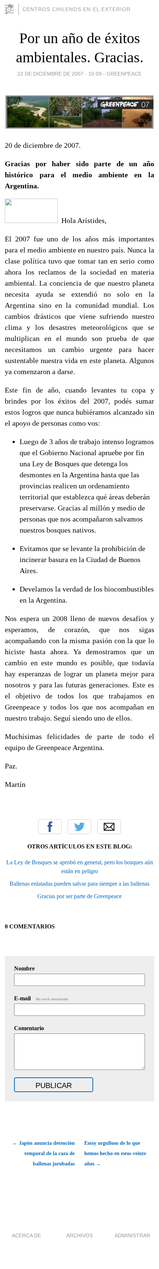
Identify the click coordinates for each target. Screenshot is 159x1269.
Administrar (132, 1235)
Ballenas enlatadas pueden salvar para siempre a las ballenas (79, 884)
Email (109, 826)
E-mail (41, 998)
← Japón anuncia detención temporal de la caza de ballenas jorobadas (43, 1153)
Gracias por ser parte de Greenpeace (79, 896)
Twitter (79, 826)
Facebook (50, 826)
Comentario (29, 1028)
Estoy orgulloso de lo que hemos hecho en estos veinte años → (115, 1153)
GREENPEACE (124, 74)
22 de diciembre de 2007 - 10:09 (59, 74)
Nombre (24, 968)
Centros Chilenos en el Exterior (77, 9)
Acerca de (26, 1235)
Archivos (79, 1235)
